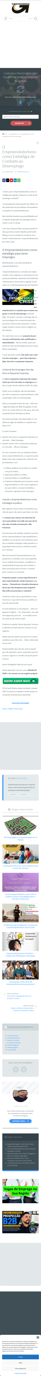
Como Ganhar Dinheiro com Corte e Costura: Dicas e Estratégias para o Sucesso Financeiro (20, 896)
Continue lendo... (19, 1121)
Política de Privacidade (21, 1373)
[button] (38, 1337)
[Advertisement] (20, 46)
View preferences (20, 1368)
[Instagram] (24, 1069)
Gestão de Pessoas (15, 1043)
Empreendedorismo (23, 172)
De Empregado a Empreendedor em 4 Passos (20, 838)
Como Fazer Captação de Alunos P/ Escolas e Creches (19, 996)
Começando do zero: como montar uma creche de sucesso (20, 866)
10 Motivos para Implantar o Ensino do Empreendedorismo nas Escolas (20, 926)
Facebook (24, 794)
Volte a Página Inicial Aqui (12, 709)
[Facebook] (16, 1069)
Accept (20, 1357)
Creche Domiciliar (12, 1036)
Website (13, 794)
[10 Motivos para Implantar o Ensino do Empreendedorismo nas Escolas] (20, 921)
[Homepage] (20, 8)
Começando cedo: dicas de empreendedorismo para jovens (21, 982)
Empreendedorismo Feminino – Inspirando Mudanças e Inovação (20, 954)
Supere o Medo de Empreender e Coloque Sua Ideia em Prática (22, 1008)
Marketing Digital (12, 1047)
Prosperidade (11, 1050)
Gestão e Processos (13, 1040)
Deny (20, 1363)
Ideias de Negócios (13, 1045)
